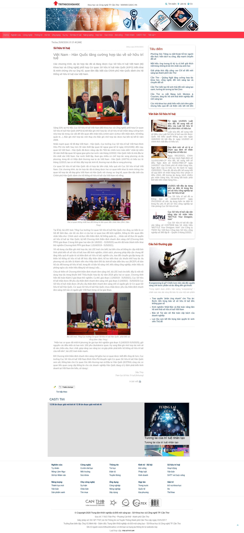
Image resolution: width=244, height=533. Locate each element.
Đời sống (119, 35)
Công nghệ (27, 35)
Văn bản (171, 471)
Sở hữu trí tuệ (75, 35)
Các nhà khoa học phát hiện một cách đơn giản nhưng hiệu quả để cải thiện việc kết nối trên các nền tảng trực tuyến (172, 105)
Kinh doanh (143, 475)
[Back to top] (237, 525)
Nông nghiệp (114, 489)
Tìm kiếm (172, 4)
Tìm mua (84, 492)
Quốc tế (141, 489)
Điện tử (112, 471)
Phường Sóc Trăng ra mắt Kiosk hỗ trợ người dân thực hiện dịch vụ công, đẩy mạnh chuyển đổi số (172, 56)
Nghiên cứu (16, 35)
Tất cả (151, 35)
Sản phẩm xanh (58, 492)
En (191, 4)
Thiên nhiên (129, 35)
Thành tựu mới (57, 485)
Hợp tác (98, 35)
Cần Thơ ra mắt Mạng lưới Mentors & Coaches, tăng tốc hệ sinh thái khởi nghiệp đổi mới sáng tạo (172, 96)
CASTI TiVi (141, 35)
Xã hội (47, 35)
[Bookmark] (54, 387)
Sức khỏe (108, 35)
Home (6, 35)
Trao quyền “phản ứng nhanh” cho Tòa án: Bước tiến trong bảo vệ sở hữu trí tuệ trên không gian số (173, 300)
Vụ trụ (65, 35)
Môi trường (85, 471)
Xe (168, 489)
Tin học (112, 468)
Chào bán (84, 489)
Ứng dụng (56, 35)
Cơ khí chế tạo (86, 468)
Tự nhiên (55, 468)
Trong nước (143, 485)
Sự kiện (83, 485)
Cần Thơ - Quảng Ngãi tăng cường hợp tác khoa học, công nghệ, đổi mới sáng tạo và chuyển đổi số (172, 80)
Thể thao (171, 492)
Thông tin (38, 35)
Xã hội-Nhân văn (58, 475)
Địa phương (143, 492)
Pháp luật (142, 471)
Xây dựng (113, 492)
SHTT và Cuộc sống (176, 475)
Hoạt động (172, 468)
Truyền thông (115, 475)
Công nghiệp (114, 485)
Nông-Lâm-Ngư (58, 471)
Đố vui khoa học (174, 485)
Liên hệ (183, 4)
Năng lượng (88, 35)
